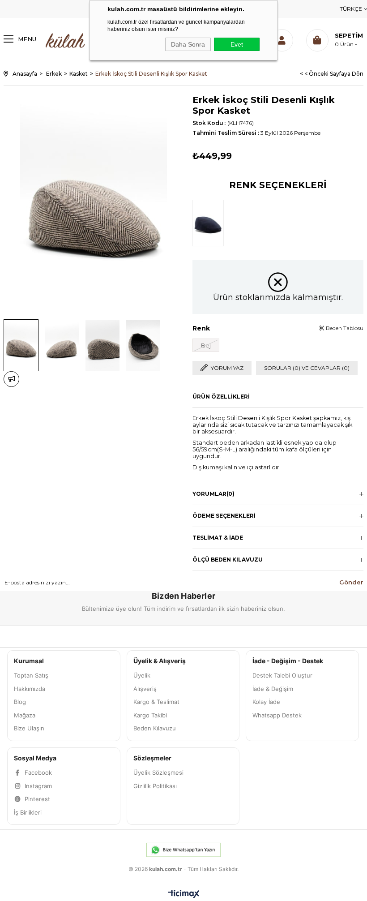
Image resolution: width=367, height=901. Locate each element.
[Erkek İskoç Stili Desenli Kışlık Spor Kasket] (210, 222)
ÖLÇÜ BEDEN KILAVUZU (227, 559)
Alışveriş (145, 688)
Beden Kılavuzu (154, 728)
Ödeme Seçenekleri (224, 515)
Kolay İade (266, 701)
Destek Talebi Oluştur (282, 675)
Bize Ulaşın (29, 728)
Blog (20, 701)
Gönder (351, 582)
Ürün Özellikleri (221, 396)
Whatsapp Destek (277, 715)
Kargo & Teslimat (156, 701)
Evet (236, 44)
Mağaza (24, 715)
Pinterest (37, 798)
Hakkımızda (29, 688)
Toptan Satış (31, 675)
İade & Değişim (272, 688)
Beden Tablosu (343, 328)
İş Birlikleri (28, 812)
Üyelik (141, 675)
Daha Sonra (188, 44)
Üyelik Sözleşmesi (158, 772)
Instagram (38, 785)
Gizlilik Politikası (155, 785)
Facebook (38, 772)
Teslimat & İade (217, 537)
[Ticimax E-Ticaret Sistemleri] (184, 894)
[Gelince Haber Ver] (11, 379)
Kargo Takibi (150, 715)
